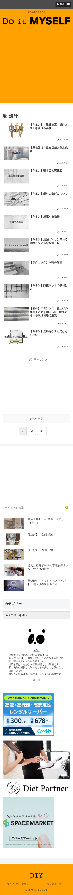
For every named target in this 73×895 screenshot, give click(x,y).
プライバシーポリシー (19, 884)
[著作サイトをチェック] (34, 680)
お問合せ (54, 884)
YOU (37, 650)
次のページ (36, 418)
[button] (65, 508)
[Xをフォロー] (39, 680)
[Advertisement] (36, 66)
